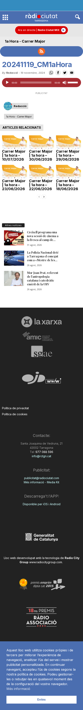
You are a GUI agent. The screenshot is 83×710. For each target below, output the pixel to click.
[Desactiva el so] (64, 83)
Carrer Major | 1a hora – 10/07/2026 (14, 155)
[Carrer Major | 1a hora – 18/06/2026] (68, 171)
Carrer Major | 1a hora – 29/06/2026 (68, 155)
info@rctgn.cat (41, 456)
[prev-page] (39, 196)
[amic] (41, 336)
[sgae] (41, 351)
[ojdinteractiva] (41, 379)
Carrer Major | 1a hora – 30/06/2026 (41, 155)
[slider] (73, 82)
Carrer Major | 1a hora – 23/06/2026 (14, 185)
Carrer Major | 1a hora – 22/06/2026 (41, 185)
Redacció (12, 72)
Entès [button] (41, 699)
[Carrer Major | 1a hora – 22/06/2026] (41, 171)
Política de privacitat (15, 408)
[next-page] (44, 196)
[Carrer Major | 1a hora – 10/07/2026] (14, 142)
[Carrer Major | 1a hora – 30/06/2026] (41, 142)
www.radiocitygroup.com (45, 562)
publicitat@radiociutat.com (41, 478)
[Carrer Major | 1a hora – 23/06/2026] (14, 171)
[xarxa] (41, 321)
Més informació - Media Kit (41, 482)
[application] (41, 82)
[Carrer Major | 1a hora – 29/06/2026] (68, 142)
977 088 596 (44, 452)
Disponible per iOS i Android (41, 504)
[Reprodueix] (7, 83)
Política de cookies (14, 414)
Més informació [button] (18, 689)
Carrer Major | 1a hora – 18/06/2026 (68, 185)
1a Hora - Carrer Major (25, 41)
